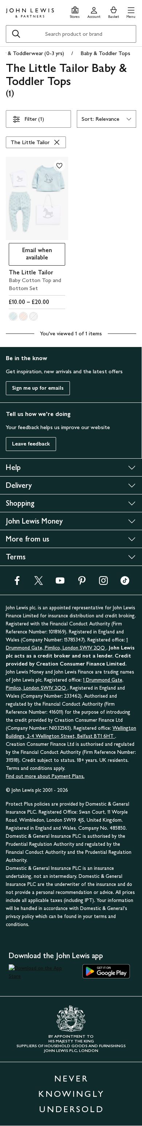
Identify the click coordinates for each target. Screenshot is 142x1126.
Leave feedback (31, 444)
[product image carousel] (37, 198)
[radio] (13, 316)
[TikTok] (125, 582)
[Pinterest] (82, 582)
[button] (130, 11)
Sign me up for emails (38, 388)
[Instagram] (103, 582)
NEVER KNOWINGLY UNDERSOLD (71, 1093)
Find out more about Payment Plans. (45, 776)
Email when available (30, 254)
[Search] (16, 34)
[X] (38, 582)
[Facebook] (17, 582)
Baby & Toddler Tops (105, 53)
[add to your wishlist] (59, 165)
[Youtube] (60, 582)
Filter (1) (34, 118)
